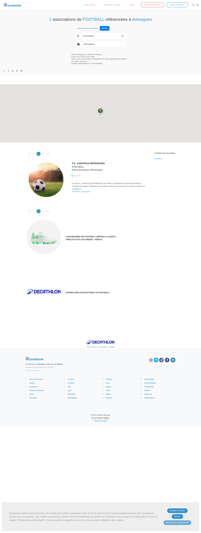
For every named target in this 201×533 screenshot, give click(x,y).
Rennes (109, 398)
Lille (69, 387)
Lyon (70, 390)
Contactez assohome (32, 370)
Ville (105, 28)
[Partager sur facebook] (8, 71)
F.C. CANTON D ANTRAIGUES (88, 163)
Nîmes (108, 387)
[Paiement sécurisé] (156, 360)
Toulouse (148, 394)
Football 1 (158, 159)
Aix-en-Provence (36, 379)
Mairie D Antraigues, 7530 (88, 170)
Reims (108, 394)
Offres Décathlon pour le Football (88, 292)
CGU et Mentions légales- (100, 418)
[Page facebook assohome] (167, 360)
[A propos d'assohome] (151, 360)
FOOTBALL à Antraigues (81, 191)
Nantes (109, 379)
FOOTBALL (78, 167)
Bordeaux (33, 387)
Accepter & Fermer (177, 511)
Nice (108, 383)
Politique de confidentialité (177, 522)
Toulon (147, 390)
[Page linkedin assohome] (173, 360)
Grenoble (33, 398)
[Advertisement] (100, 443)
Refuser (177, 516)
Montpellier (72, 398)
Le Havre (71, 379)
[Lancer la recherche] (123, 36)
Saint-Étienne (150, 383)
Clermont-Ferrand (36, 390)
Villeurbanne (149, 398)
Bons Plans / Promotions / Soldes (100, 347)
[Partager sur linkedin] (17, 71)
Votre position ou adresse (87, 28)
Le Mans (71, 383)
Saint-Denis (149, 379)
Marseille (71, 394)
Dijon (31, 394)
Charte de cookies (100, 421)
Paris (108, 390)
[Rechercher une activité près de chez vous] (193, 5)
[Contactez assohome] (161, 360)
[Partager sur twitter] (13, 71)
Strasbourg (148, 387)
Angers (32, 383)
